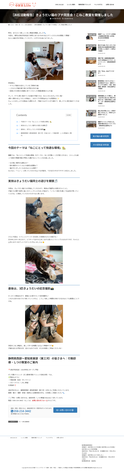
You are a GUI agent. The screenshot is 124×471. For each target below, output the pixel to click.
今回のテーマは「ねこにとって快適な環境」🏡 (36, 121)
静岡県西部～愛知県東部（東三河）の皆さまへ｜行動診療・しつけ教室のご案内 (46, 134)
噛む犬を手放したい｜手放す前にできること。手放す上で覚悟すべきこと (107, 112)
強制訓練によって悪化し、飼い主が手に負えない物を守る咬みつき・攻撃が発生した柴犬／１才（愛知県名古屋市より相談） (107, 99)
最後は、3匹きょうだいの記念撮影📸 (33, 129)
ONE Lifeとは (13, 437)
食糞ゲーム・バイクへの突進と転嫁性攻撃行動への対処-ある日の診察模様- (107, 36)
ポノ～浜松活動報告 (24, 421)
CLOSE (69, 115)
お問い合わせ (60, 437)
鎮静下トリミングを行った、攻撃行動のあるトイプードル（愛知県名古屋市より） (107, 123)
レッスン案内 (24, 437)
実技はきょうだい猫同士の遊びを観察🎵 (34, 125)
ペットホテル (49, 437)
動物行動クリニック (37, 437)
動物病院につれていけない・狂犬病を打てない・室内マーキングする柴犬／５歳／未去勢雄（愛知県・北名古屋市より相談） (107, 84)
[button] (100, 136)
